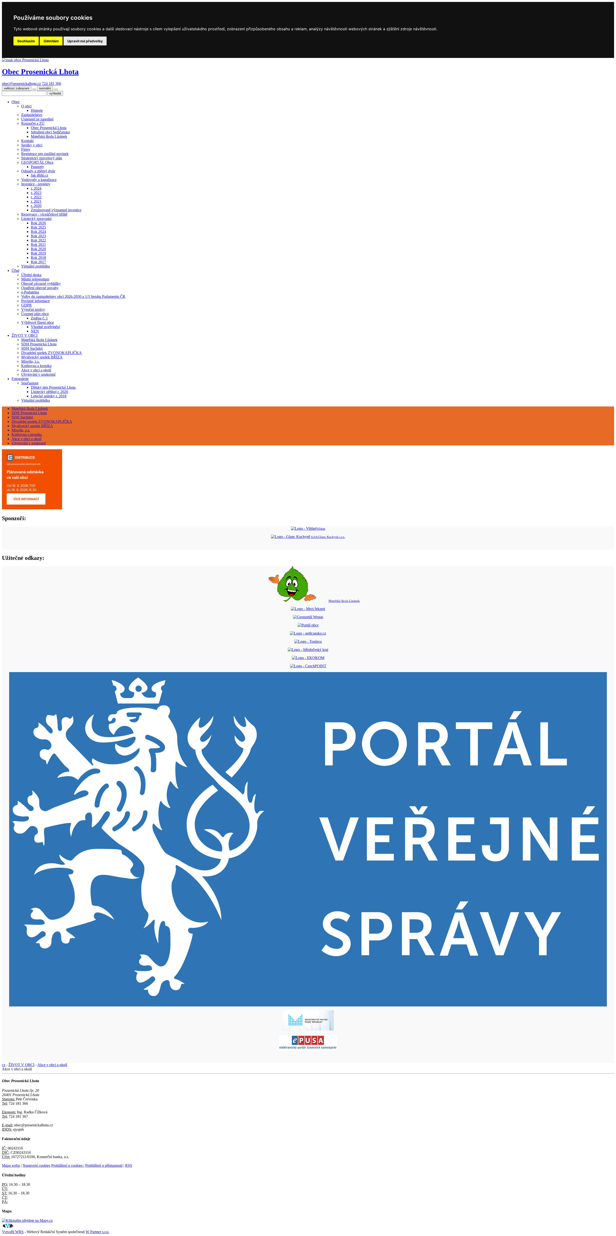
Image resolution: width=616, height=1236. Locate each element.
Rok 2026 (38, 223)
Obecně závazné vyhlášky (41, 283)
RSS (128, 1165)
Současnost (29, 383)
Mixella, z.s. (30, 361)
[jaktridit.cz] (308, 658)
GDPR (26, 305)
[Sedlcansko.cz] (308, 633)
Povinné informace (35, 301)
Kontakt (27, 141)
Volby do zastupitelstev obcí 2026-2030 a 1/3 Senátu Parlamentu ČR (73, 296)
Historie (37, 110)
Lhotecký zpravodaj (36, 219)
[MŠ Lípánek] (308, 625)
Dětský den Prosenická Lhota (53, 387)
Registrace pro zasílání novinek (45, 154)
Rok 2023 (38, 236)
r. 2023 (36, 193)
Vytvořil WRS (13, 1232)
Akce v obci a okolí (36, 370)
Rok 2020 (38, 249)
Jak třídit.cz (39, 175)
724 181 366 (51, 83)
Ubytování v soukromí (38, 374)
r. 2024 (36, 188)
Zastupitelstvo (31, 115)
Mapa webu (11, 1165)
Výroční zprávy (33, 309)
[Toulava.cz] (308, 641)
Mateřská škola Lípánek (49, 136)
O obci (26, 106)
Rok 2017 (38, 262)
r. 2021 (36, 201)
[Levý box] (308, 839)
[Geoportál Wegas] (308, 617)
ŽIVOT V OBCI (25, 335)
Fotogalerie (20, 379)
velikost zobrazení (16, 88)
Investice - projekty (35, 184)
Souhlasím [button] (26, 41)
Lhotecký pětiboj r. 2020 (49, 392)
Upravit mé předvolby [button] (85, 41)
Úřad (15, 270)
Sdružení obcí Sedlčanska (50, 132)
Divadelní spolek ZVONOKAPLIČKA (51, 353)
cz (3, 1065)
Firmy (25, 149)
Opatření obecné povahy (39, 288)
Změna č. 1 (39, 318)
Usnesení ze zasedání (37, 119)
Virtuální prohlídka (35, 266)
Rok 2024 (38, 232)
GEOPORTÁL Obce (37, 162)
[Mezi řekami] (308, 609)
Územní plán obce (35, 314)
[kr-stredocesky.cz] (308, 650)
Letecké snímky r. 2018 (48, 396)
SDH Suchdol (32, 348)
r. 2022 (36, 197)
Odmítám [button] (51, 41)
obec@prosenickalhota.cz (21, 83)
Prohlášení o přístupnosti (103, 1165)
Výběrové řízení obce (37, 322)
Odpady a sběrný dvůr (38, 171)
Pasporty (37, 167)
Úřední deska (31, 275)
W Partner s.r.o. (97, 1232)
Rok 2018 (38, 258)
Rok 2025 (38, 227)
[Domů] (25, 60)
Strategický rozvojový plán (41, 158)
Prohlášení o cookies (67, 1165)
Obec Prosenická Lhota (48, 128)
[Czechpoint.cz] (308, 666)
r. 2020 (36, 206)
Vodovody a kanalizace (39, 180)
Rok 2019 (38, 253)
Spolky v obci (31, 145)
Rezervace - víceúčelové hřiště (44, 214)
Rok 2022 (38, 240)
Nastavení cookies (36, 1165)
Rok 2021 (38, 245)
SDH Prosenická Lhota (39, 344)
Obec (16, 102)
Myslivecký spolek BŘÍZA (42, 357)
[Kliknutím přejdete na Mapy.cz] (27, 1220)
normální (45, 88)
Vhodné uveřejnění (45, 327)
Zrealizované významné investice (56, 210)
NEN (35, 331)
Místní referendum (35, 279)
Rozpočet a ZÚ (33, 123)
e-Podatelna (30, 292)
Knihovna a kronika (36, 366)
